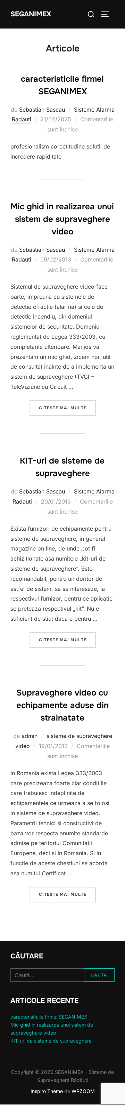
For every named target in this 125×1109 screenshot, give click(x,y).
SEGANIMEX (30, 14)
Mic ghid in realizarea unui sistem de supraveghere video (62, 219)
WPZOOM (83, 1091)
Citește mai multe (67, 408)
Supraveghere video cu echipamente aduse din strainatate (62, 705)
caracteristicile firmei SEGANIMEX (49, 1017)
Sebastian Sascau (42, 109)
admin (30, 735)
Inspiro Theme (47, 1091)
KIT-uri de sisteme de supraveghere (51, 1041)
